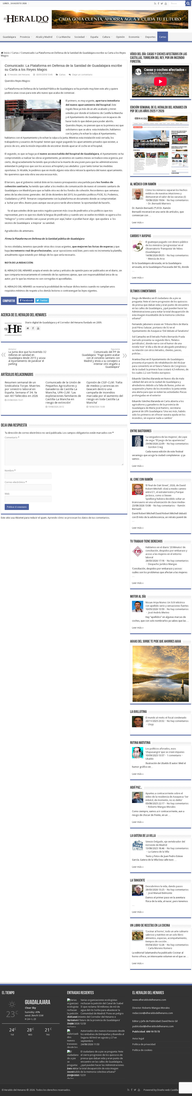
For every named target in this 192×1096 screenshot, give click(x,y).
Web (7, 493)
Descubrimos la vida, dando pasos (164, 886)
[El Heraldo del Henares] (26, 18)
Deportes (150, 37)
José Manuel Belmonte (160, 893)
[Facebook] (158, 3)
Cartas (162, 37)
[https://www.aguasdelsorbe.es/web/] (120, 19)
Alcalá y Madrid (44, 37)
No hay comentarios (177, 200)
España (94, 37)
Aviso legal (138, 1038)
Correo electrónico (16, 482)
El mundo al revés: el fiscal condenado (166, 717)
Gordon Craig (155, 447)
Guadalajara (9, 37)
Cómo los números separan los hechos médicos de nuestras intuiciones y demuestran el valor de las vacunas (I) (166, 193)
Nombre (10, 470)
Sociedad (79, 37)
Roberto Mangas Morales (162, 806)
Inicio (6, 52)
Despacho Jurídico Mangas (162, 564)
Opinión (120, 37)
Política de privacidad (143, 1044)
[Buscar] (188, 3)
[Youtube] (165, 3)
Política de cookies (142, 1050)
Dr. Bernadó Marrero (159, 203)
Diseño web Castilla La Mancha (173, 1090)
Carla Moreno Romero (160, 948)
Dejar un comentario (82, 74)
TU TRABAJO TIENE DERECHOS (146, 541)
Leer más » (137, 222)
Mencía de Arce (156, 258)
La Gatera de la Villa (158, 851)
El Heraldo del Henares (19, 74)
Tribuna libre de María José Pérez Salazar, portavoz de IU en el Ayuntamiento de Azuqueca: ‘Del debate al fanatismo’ (160, 327)
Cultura (106, 37)
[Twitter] (162, 3)
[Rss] (155, 3)
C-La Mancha (63, 37)
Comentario (12, 437)
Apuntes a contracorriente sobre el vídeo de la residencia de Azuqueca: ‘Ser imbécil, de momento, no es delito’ (167, 796)
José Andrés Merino (158, 612)
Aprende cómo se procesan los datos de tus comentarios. (79, 517)
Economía (134, 37)
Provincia (25, 37)
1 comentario (174, 755)
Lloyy (151, 724)
